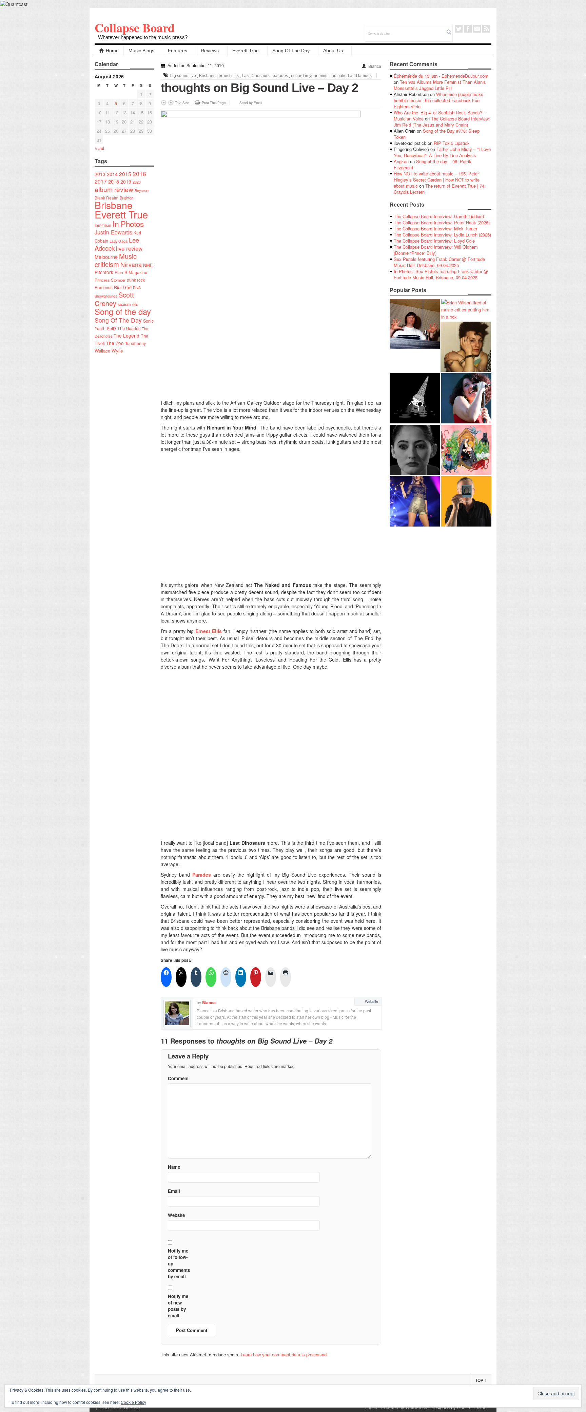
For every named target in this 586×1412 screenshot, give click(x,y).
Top (480, 1380)
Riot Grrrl (123, 287)
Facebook (468, 29)
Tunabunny (135, 343)
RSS (486, 29)
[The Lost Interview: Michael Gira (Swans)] (466, 501)
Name (174, 1167)
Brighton (126, 198)
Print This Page (214, 102)
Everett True (245, 50)
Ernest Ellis (208, 631)
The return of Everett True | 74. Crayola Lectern (440, 189)
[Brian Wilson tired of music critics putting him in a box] (466, 309)
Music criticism (116, 260)
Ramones (104, 287)
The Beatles (128, 328)
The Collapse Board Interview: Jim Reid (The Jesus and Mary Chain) (442, 121)
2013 (100, 174)
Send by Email (250, 102)
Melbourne (106, 256)
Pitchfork (104, 272)
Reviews (210, 50)
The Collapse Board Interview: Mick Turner (435, 228)
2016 (139, 173)
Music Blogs (141, 50)
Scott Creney (114, 299)
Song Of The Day (291, 50)
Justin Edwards (113, 232)
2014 (112, 173)
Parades (201, 874)
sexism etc (128, 304)
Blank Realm (106, 198)
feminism (103, 225)
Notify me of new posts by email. (178, 1306)
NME (148, 265)
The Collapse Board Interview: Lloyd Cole (434, 240)
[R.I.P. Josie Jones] (415, 450)
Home (112, 50)
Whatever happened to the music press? (143, 37)
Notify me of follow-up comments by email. (179, 1263)
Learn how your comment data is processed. (284, 1354)
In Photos (128, 223)
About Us (333, 50)
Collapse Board (135, 27)
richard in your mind (309, 75)
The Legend (126, 335)
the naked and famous (351, 75)
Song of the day (123, 311)
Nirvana (131, 264)
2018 (113, 181)
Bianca (374, 66)
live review (129, 248)
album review (114, 189)
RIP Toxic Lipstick (452, 143)
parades (280, 75)
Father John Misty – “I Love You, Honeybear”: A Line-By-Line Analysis (442, 152)
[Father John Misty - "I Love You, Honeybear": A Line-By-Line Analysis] (466, 450)
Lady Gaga (119, 241)
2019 (125, 181)
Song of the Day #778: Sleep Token (437, 134)
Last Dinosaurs (256, 75)
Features (177, 50)
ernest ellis (229, 75)
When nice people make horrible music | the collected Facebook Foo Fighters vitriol (438, 100)
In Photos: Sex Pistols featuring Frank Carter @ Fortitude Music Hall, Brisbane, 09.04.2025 (441, 274)
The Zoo (115, 343)
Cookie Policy (133, 1402)
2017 (101, 181)
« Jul (99, 148)
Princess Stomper (110, 280)
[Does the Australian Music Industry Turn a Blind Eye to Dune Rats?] (415, 398)
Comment (178, 1078)
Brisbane (114, 205)
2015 (125, 173)
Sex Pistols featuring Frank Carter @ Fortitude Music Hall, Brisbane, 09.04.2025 (439, 262)
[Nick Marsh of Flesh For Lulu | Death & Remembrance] (466, 347)
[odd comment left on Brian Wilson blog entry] (415, 324)
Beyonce (142, 190)
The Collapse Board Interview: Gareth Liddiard (439, 216)
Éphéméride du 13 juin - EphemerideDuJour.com (441, 76)
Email (477, 29)
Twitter (459, 29)
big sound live (183, 75)
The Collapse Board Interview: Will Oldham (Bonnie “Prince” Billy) (436, 250)
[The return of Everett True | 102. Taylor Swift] (415, 501)
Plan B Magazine (131, 272)
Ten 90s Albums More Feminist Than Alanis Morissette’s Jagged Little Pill (440, 85)
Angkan (401, 161)
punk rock (136, 280)
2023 (137, 182)
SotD (111, 328)
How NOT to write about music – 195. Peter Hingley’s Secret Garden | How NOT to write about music (437, 179)
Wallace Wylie (109, 350)
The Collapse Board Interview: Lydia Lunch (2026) (442, 234)
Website (371, 1001)
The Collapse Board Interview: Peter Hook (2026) (442, 222)
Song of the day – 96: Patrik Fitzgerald (432, 164)
